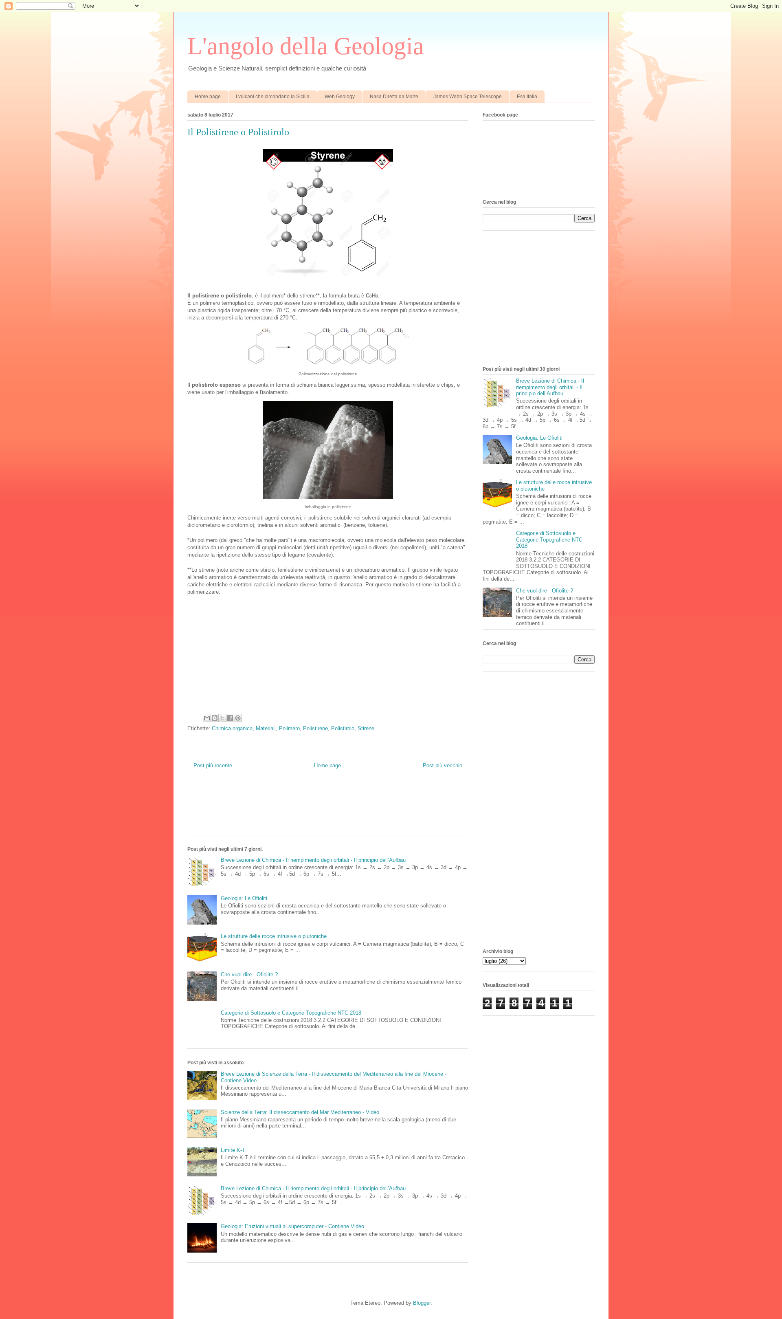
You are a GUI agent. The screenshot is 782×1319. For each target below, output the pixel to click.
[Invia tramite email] (207, 718)
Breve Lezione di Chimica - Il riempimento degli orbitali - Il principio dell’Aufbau (313, 860)
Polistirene (315, 728)
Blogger (422, 1303)
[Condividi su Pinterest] (238, 718)
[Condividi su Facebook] (230, 718)
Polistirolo (342, 728)
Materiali (266, 728)
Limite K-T (233, 1150)
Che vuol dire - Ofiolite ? (249, 974)
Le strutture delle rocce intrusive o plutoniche (274, 936)
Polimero (289, 728)
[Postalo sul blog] (215, 718)
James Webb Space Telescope (467, 96)
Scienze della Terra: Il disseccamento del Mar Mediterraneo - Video (300, 1112)
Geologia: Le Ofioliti (244, 898)
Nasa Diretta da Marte (394, 96)
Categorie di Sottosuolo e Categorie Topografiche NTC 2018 (291, 1013)
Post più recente (212, 765)
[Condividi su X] (222, 718)
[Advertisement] (335, 808)
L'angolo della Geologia (305, 46)
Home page (208, 96)
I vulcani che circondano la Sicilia (273, 96)
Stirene (366, 728)
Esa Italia (527, 96)
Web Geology (340, 96)
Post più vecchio (442, 765)
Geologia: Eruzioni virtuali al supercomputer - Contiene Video (292, 1226)
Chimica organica (232, 728)
